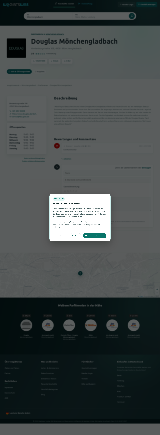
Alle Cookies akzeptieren (94, 236)
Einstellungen (60, 236)
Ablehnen (75, 236)
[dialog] (80, 217)
